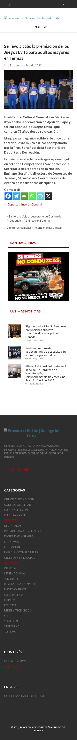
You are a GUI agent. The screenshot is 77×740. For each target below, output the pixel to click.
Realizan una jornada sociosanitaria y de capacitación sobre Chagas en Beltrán (45, 351)
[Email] (24, 196)
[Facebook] (8, 196)
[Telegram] (16, 196)
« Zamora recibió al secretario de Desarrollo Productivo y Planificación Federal (34, 218)
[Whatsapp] (32, 196)
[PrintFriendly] (40, 196)
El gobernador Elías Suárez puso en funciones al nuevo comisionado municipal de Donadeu (45, 331)
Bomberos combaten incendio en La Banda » (35, 227)
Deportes (14, 204)
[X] (48, 196)
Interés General (31, 204)
